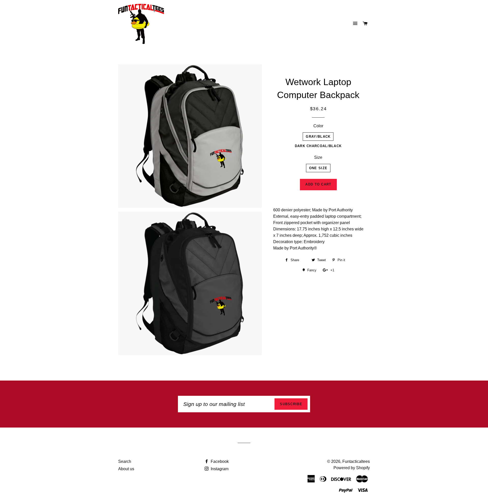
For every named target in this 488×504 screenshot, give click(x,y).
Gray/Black (318, 136)
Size (318, 157)
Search (124, 461)
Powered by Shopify (351, 468)
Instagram (219, 469)
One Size (318, 168)
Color (318, 126)
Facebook (219, 461)
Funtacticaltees (356, 461)
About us (126, 469)
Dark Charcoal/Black (318, 146)
